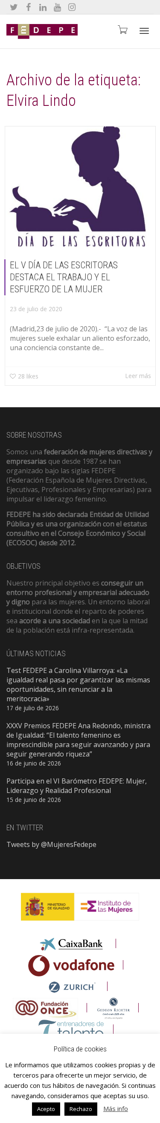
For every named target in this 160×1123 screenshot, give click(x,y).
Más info (115, 1108)
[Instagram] (72, 7)
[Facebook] (28, 7)
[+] (80, 186)
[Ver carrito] (122, 29)
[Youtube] (57, 7)
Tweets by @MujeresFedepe (51, 844)
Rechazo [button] (81, 1109)
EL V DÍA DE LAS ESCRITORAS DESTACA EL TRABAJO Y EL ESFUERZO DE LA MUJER (64, 277)
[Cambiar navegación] (144, 31)
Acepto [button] (46, 1109)
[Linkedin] (43, 7)
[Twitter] (14, 7)
